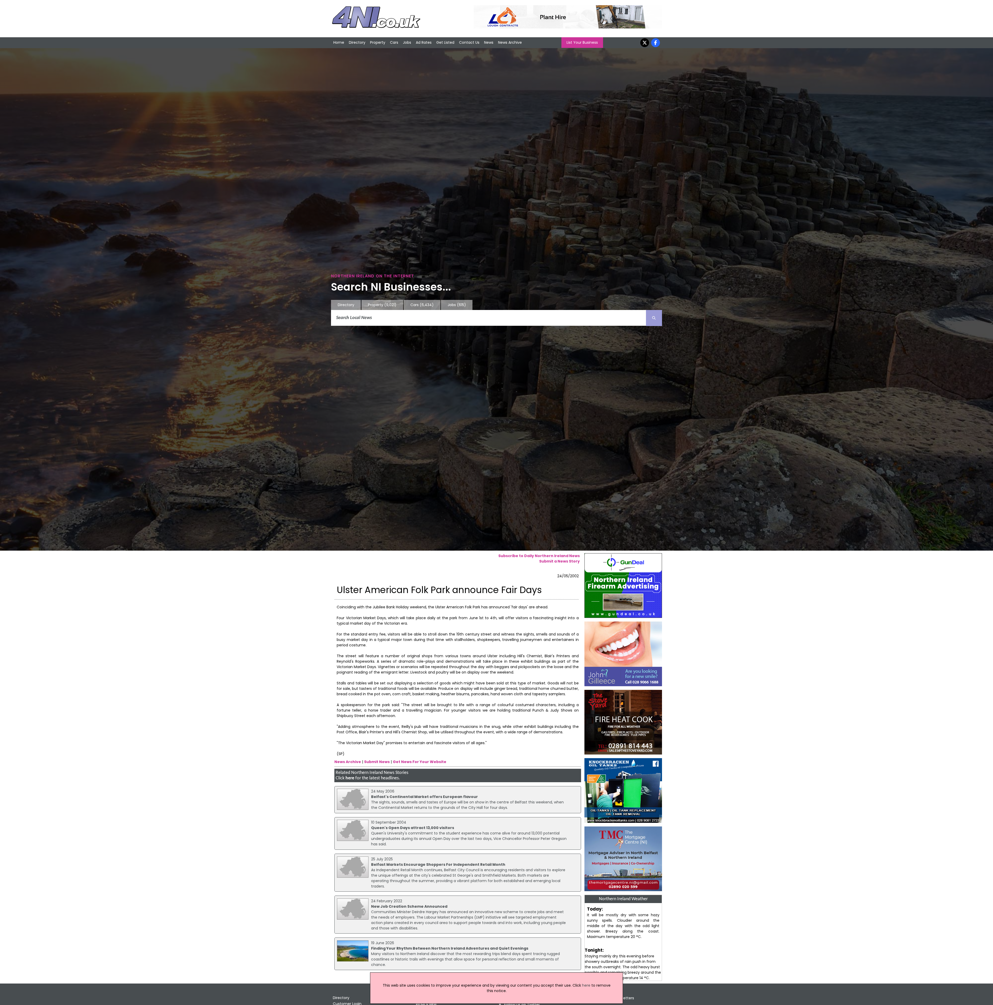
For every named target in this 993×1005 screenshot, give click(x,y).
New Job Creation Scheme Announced (409, 906)
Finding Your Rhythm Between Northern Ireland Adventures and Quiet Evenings (449, 948)
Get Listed (445, 42)
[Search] (654, 318)
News (488, 42)
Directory (357, 42)
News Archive (510, 42)
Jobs (407, 42)
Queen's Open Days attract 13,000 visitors (412, 827)
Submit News (377, 761)
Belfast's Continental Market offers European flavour (424, 796)
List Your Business (582, 42)
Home (338, 42)
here (349, 778)
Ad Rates (424, 42)
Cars (394, 42)
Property (377, 42)
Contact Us (469, 42)
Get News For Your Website (419, 761)
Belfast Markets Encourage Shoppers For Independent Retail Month (438, 864)
